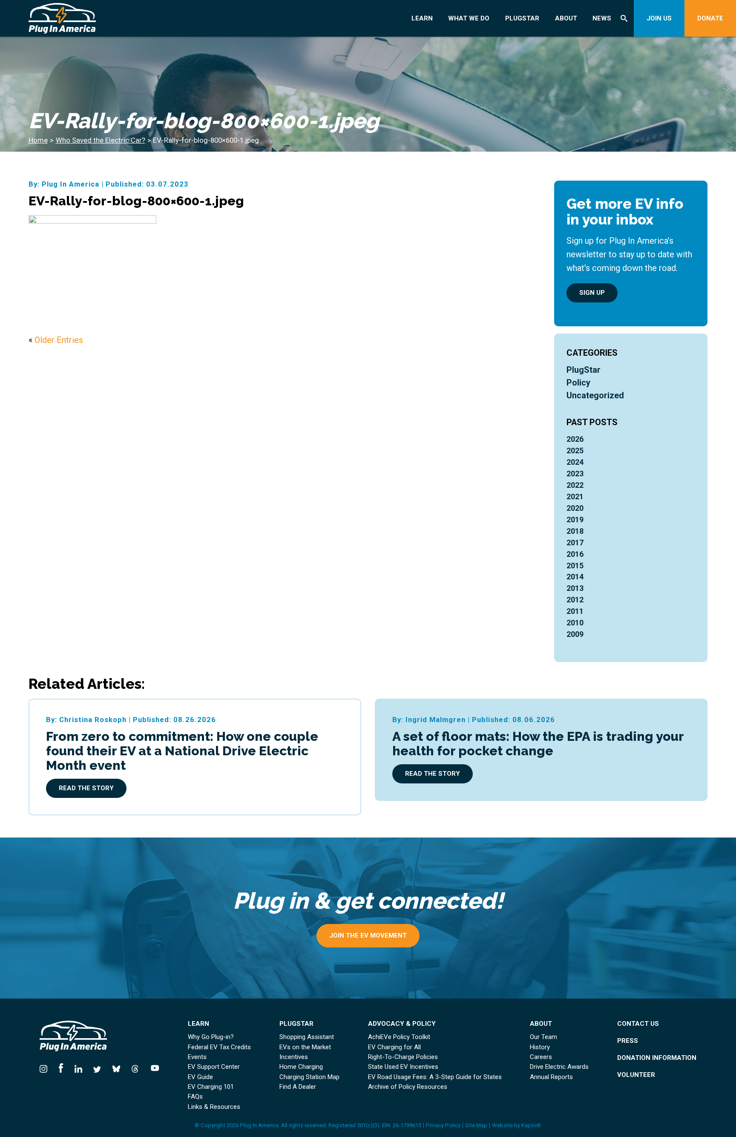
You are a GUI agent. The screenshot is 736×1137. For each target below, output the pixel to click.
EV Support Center (214, 1067)
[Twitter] (97, 1067)
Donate (710, 18)
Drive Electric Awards (559, 1067)
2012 (575, 599)
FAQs (195, 1097)
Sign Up (592, 292)
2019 (575, 519)
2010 (575, 622)
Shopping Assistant (306, 1037)
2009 (575, 634)
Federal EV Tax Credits (219, 1047)
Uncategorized (595, 395)
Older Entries (58, 340)
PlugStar (522, 18)
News (601, 18)
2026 (575, 439)
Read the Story (86, 788)
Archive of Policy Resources (407, 1087)
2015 (575, 565)
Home (38, 140)
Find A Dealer (297, 1087)
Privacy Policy (443, 1125)
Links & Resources (214, 1107)
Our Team (543, 1037)
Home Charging (301, 1067)
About (566, 18)
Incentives (293, 1057)
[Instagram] (46, 1067)
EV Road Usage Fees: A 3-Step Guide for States (435, 1077)
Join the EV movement (368, 935)
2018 (575, 531)
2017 (575, 542)
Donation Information (656, 1058)
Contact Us (638, 1024)
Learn (422, 18)
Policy (578, 382)
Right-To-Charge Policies (403, 1057)
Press (627, 1041)
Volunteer (636, 1075)
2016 (575, 554)
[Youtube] (152, 1067)
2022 (575, 485)
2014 (575, 576)
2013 (575, 588)
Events (197, 1057)
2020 (575, 508)
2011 (575, 611)
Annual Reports (551, 1077)
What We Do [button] (468, 18)
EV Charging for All (394, 1047)
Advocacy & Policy (402, 1024)
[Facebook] (61, 1067)
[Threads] (135, 1067)
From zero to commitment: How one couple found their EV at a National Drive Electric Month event (182, 750)
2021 (575, 496)
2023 (575, 473)
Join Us (659, 18)
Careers (541, 1057)
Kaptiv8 (530, 1125)
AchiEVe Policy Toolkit (399, 1037)
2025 (575, 450)
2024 (575, 462)
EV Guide (200, 1077)
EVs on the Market (305, 1047)
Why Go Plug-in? (211, 1037)
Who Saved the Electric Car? (100, 140)
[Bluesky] (116, 1067)
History (540, 1047)
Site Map (476, 1125)
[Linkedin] (78, 1067)
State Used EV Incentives (403, 1067)
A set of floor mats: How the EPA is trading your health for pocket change (538, 743)
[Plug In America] (88, 18)
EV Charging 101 (211, 1087)
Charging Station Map (309, 1077)
